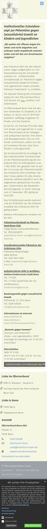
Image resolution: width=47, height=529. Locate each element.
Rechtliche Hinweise (8, 513)
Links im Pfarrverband (15, 376)
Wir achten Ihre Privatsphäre (23, 482)
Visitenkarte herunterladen (16, 456)
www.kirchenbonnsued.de (23, 451)
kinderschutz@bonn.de (16, 287)
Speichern (11, 525)
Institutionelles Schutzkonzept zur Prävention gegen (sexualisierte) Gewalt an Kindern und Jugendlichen (22, 32)
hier (23, 100)
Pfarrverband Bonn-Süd (14, 425)
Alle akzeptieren (33, 525)
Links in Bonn (10, 400)
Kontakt (7, 420)
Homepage (13, 169)
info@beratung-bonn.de (16, 307)
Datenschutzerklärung (20, 505)
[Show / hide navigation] (42, 3)
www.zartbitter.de (13, 316)
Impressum (5, 508)
